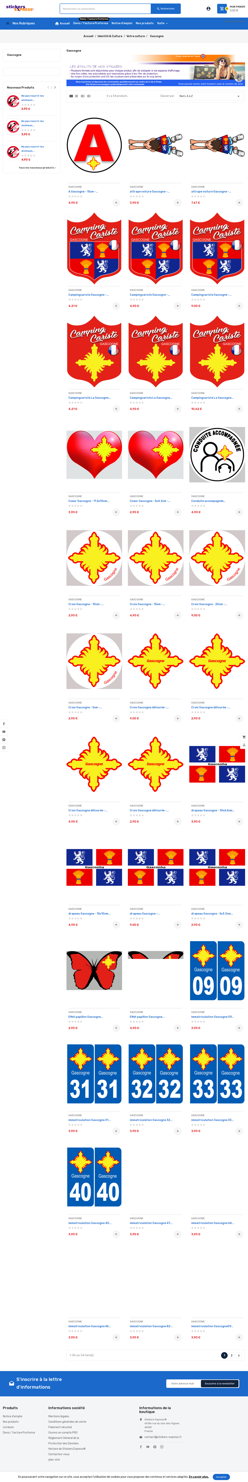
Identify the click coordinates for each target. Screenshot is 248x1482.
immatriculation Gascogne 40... (89, 1223)
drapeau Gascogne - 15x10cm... (89, 913)
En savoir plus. (199, 1477)
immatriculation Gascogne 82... (151, 1326)
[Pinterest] (4, 740)
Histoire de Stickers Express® (67, 1448)
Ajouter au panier (116, 202)
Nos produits (11, 1421)
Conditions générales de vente (67, 1421)
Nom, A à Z (210, 96)
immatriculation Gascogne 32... (151, 1120)
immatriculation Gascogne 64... (212, 1223)
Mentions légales (58, 1416)
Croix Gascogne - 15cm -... (147, 604)
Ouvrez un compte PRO (63, 1432)
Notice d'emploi (12, 1416)
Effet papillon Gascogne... (85, 1017)
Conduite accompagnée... (208, 501)
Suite (160, 23)
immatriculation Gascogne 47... (151, 1223)
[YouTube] (4, 732)
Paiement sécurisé (60, 1427)
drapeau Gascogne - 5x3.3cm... (212, 913)
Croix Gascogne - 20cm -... (209, 604)
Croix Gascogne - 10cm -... (86, 604)
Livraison (8, 1427)
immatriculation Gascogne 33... (212, 1120)
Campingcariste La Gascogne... (89, 397)
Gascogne (14, 55)
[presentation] (48, 87)
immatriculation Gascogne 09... (212, 1017)
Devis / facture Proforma (19, 1432)
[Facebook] (4, 724)
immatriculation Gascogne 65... (89, 1326)
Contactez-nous (234, 21)
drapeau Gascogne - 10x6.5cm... (213, 810)
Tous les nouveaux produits (38, 167)
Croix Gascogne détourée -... (149, 707)
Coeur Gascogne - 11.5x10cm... (88, 501)
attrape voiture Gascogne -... (150, 191)
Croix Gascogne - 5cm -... (85, 707)
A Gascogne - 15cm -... (83, 191)
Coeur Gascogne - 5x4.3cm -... (150, 501)
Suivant (239, 1355)
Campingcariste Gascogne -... (88, 294)
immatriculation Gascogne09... (212, 1326)
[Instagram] (4, 747)
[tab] (71, 96)
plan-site (54, 1459)
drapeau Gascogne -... (145, 913)
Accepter (221, 1477)
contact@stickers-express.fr (163, 1437)
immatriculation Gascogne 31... (89, 1120)
